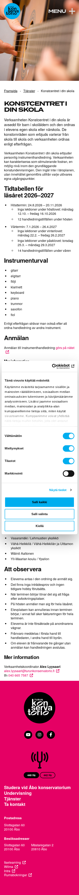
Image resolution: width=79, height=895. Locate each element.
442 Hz (48, 775)
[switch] (68, 448)
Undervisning (18, 793)
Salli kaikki (39, 502)
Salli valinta (39, 514)
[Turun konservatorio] (39, 708)
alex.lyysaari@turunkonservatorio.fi (29, 670)
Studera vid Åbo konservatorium (37, 787)
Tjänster (29, 91)
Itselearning (12, 862)
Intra (7, 871)
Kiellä (40, 526)
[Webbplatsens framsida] (12, 11)
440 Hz (31, 775)
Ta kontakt (14, 804)
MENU (57, 11)
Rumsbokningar (15, 875)
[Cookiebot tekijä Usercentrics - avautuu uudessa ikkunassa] (56, 366)
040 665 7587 (18, 675)
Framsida (10, 91)
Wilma (8, 867)
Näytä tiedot (57, 490)
